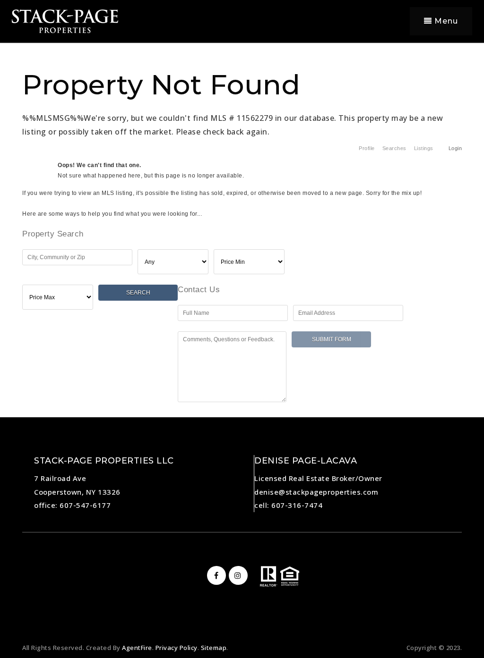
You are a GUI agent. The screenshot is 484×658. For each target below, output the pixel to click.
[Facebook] (215, 575)
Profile (367, 148)
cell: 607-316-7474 (288, 505)
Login (455, 148)
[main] (242, 206)
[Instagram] (237, 575)
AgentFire (137, 647)
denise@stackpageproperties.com (316, 492)
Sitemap (214, 647)
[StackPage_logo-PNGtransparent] (65, 20)
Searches (394, 148)
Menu (445, 21)
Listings (423, 148)
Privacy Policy (177, 647)
